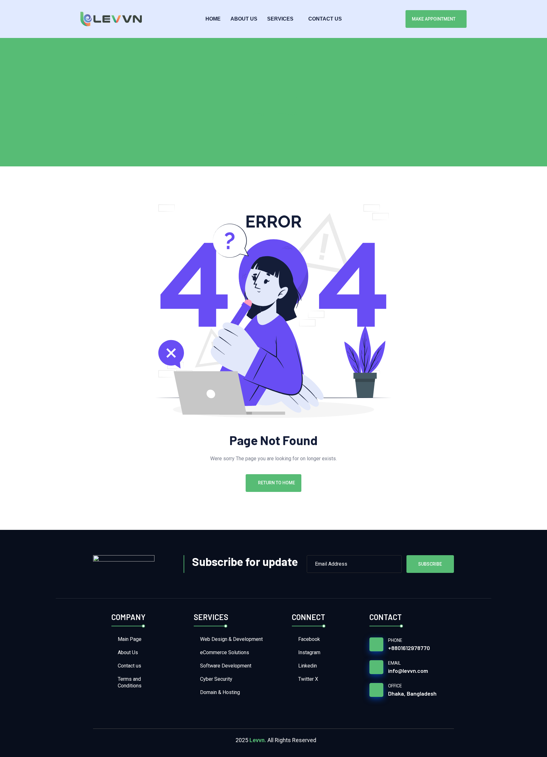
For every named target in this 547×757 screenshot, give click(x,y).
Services (280, 19)
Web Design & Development (231, 639)
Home (213, 19)
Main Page (129, 639)
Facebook (309, 639)
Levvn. (257, 740)
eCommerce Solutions (224, 652)
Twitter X (308, 679)
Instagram (309, 652)
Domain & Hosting (220, 692)
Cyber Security (216, 679)
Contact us (325, 19)
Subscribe (430, 564)
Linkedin (307, 666)
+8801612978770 (409, 647)
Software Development (225, 666)
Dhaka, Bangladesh (412, 693)
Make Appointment (434, 19)
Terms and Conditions (129, 682)
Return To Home (276, 482)
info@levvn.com (408, 670)
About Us (243, 19)
